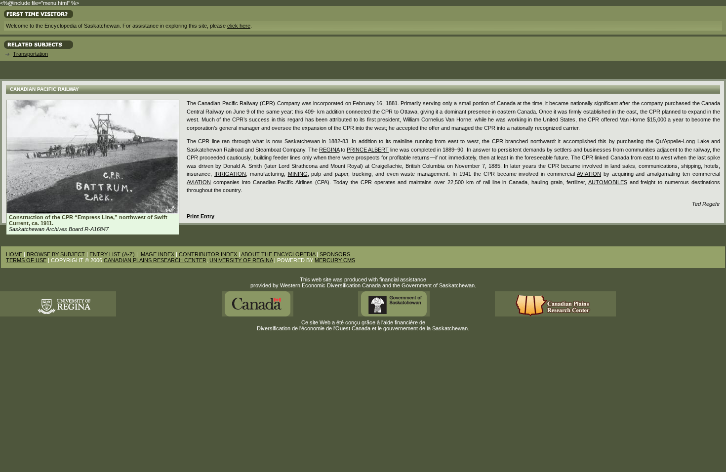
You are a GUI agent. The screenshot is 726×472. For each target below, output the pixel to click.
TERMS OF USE (26, 260)
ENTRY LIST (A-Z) (112, 254)
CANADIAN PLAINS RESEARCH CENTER (155, 260)
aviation (199, 182)
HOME (14, 254)
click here (238, 26)
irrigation (230, 174)
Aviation (589, 174)
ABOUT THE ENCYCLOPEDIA (278, 254)
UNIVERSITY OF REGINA (241, 260)
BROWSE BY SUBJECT (56, 254)
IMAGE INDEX (156, 254)
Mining (298, 174)
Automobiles (607, 182)
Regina (329, 150)
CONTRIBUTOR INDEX (208, 254)
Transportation (30, 54)
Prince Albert (368, 150)
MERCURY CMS (335, 260)
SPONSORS (335, 254)
